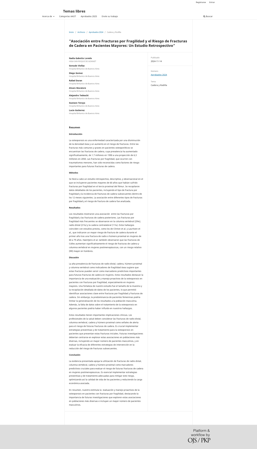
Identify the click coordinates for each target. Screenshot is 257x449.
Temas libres (74, 11)
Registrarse (201, 2)
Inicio (71, 32)
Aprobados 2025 (89, 16)
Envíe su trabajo (110, 16)
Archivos (81, 32)
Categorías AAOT (67, 16)
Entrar (212, 2)
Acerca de (47, 16)
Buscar (209, 16)
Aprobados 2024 (96, 32)
